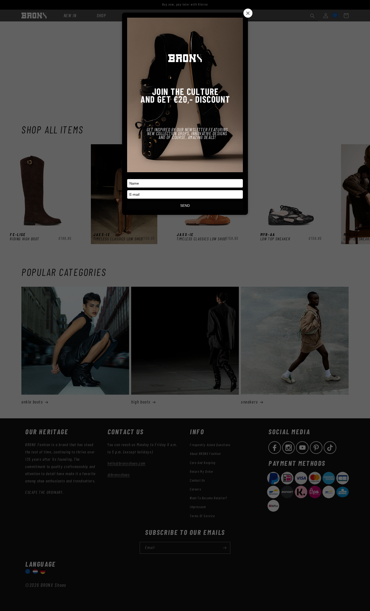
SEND (185, 205)
